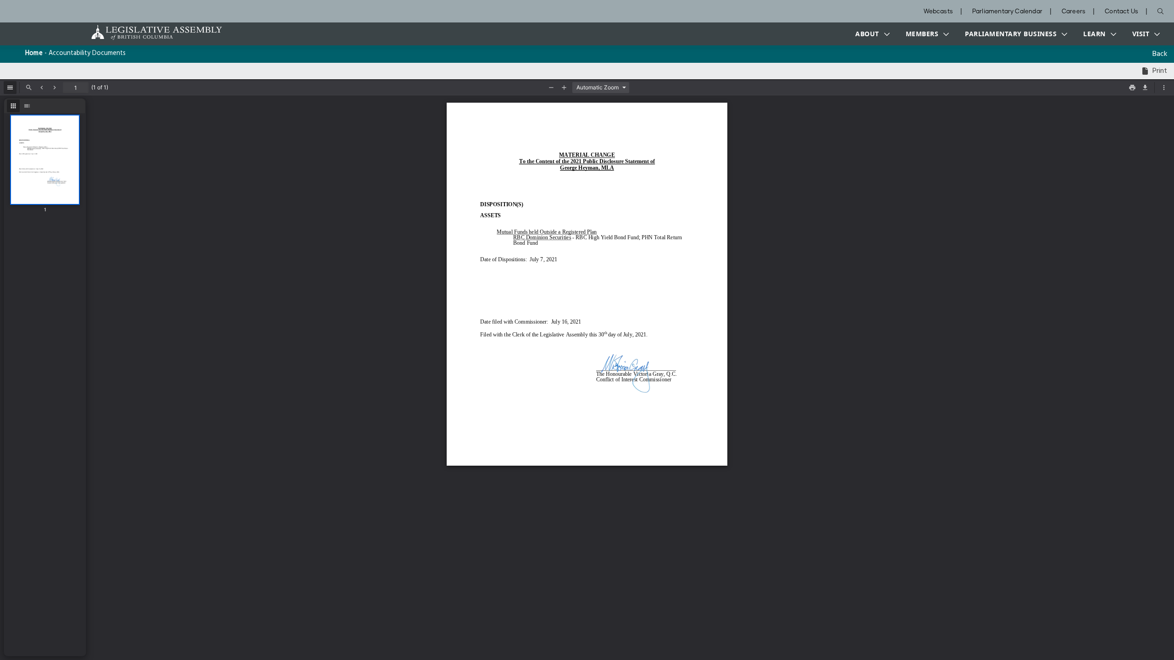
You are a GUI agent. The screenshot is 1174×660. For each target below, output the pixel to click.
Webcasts (938, 12)
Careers (1073, 12)
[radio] (13, 105)
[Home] (128, 32)
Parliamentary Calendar (1007, 12)
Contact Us (1121, 12)
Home (34, 53)
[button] (870, 34)
